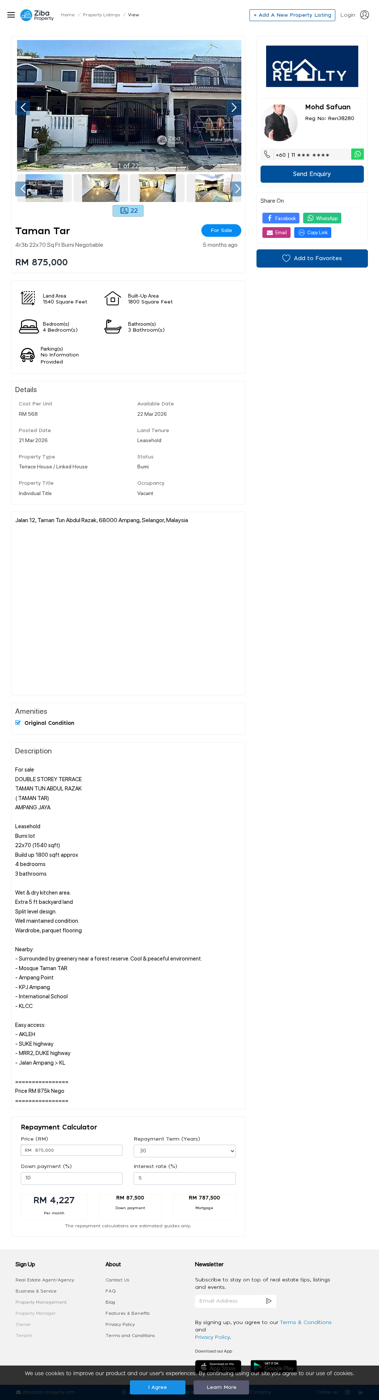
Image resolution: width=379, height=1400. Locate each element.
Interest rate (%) (155, 1166)
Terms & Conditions (306, 1322)
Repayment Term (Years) (167, 1139)
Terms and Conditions (130, 1335)
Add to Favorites (318, 258)
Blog (110, 1302)
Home (68, 15)
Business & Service (36, 1291)
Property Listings (101, 15)
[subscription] (269, 1301)
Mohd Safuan (328, 107)
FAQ (110, 1291)
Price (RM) (34, 1139)
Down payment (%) (46, 1166)
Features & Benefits (127, 1313)
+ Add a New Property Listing (292, 15)
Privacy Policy (120, 1324)
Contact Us (117, 1280)
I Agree (157, 1387)
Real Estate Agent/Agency (45, 1280)
